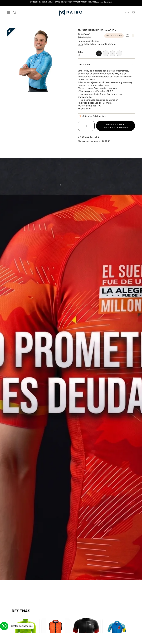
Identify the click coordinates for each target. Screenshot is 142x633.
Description (84, 64)
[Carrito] (133, 12)
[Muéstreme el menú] (8, 12)
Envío (80, 43)
